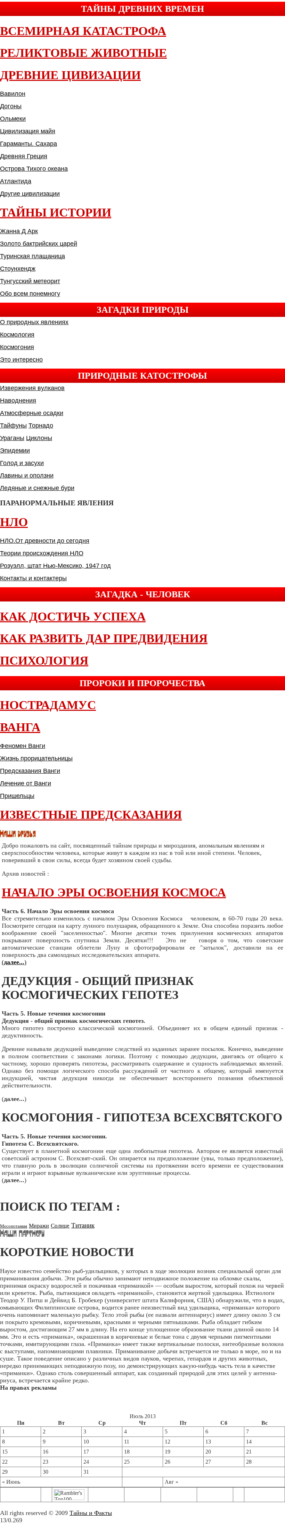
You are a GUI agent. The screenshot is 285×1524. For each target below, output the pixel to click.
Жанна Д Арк (19, 231)
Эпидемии (15, 450)
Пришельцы (17, 795)
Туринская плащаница (32, 256)
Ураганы (12, 438)
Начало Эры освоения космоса (114, 892)
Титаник (83, 1225)
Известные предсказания (91, 815)
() (14, 962)
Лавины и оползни (27, 475)
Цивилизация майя (27, 131)
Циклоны (39, 438)
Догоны (11, 106)
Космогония (17, 347)
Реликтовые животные (83, 53)
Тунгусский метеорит (30, 281)
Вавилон (12, 93)
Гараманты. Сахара (28, 143)
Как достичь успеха (73, 616)
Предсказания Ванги (30, 770)
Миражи (39, 1226)
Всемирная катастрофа (83, 31)
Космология (17, 334)
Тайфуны (13, 425)
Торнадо (40, 425)
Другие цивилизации (30, 193)
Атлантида (15, 181)
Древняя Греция (23, 156)
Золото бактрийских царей (38, 243)
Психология (44, 660)
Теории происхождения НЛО (41, 553)
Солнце (60, 1225)
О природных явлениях (34, 322)
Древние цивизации (70, 75)
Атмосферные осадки (31, 413)
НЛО (14, 522)
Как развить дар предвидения (103, 638)
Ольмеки (13, 118)
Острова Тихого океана (34, 168)
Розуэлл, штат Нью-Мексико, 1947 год (55, 565)
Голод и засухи (22, 463)
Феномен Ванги (22, 745)
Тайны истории (55, 212)
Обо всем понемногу (30, 293)
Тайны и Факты (91, 1512)
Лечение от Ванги (25, 783)
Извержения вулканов (32, 388)
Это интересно (21, 359)
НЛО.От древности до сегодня (44, 540)
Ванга (20, 727)
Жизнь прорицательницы (36, 758)
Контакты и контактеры (33, 578)
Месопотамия (13, 1226)
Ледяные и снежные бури (37, 488)
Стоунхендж (17, 268)
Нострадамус (48, 705)
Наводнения (18, 400)
